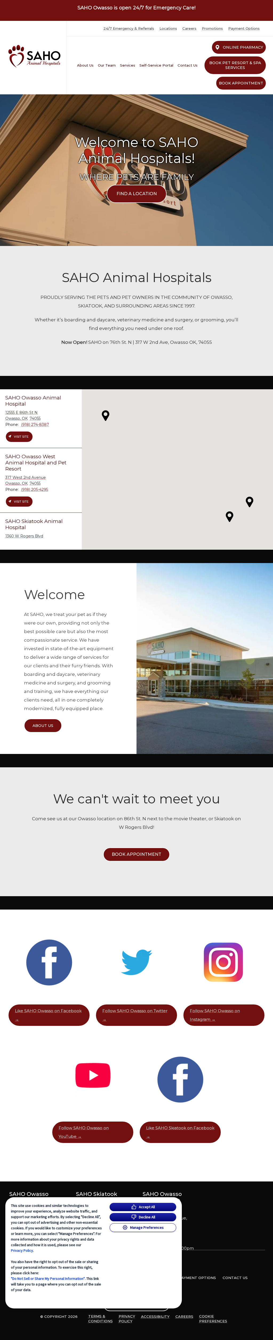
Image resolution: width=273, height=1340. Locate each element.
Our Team (107, 65)
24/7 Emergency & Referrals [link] (128, 28)
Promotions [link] (212, 28)
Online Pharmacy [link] (243, 47)
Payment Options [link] (244, 28)
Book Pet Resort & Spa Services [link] (235, 65)
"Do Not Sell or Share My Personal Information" (48, 1278)
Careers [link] (189, 28)
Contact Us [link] (188, 65)
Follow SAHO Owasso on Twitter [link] (134, 1010)
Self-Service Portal (156, 65)
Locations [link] (168, 28)
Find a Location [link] (137, 193)
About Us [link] (85, 65)
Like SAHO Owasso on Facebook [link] (48, 1010)
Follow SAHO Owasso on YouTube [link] (84, 1132)
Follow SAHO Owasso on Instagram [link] (215, 1015)
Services (127, 65)
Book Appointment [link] (241, 83)
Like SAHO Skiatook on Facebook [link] (180, 1127)
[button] (249, 502)
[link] (34, 56)
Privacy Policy (22, 1250)
